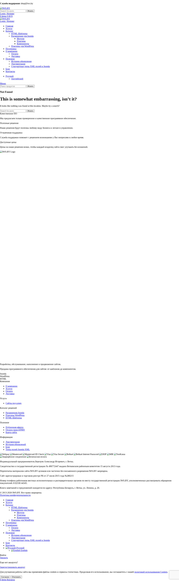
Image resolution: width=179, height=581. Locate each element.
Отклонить (16, 577)
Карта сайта (11, 432)
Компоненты (23, 43)
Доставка (15, 56)
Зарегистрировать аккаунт (12, 567)
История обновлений (16, 444)
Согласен (5, 577)
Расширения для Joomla (22, 36)
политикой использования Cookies (150, 572)
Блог (8, 447)
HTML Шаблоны (19, 33)
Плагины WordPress (15, 415)
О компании (11, 386)
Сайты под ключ (13, 403)
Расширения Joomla (15, 413)
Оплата (14, 54)
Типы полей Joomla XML (18, 449)
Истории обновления (21, 61)
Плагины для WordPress (22, 46)
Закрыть (4, 557)
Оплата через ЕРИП (15, 430)
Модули (20, 38)
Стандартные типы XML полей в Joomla (30, 66)
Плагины (21, 41)
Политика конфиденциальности (15, 495)
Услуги (9, 388)
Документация (18, 64)
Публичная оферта (14, 427)
